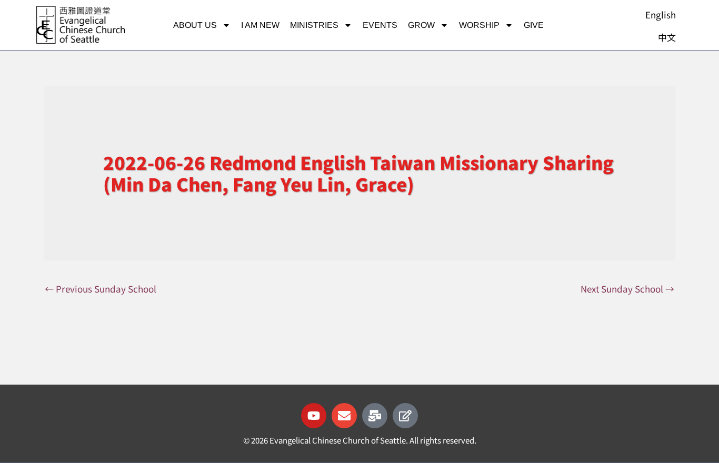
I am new (260, 25)
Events (380, 25)
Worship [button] (479, 25)
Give (534, 25)
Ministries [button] (314, 25)
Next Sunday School (627, 288)
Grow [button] (421, 25)
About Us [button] (195, 25)
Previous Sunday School (100, 288)
